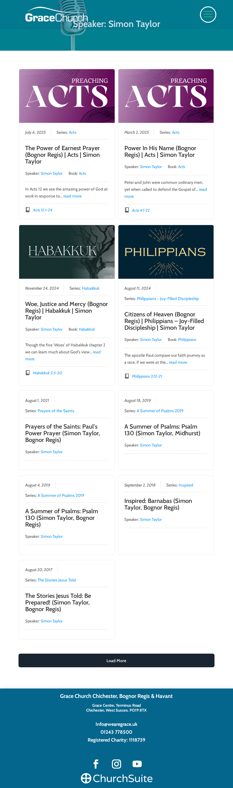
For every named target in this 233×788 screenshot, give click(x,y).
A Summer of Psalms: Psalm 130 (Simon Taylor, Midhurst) (162, 430)
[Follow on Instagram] (116, 764)
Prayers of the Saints (56, 410)
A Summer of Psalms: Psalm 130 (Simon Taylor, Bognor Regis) (61, 517)
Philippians (187, 339)
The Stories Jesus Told (57, 580)
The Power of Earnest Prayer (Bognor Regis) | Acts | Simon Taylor (62, 154)
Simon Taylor (51, 173)
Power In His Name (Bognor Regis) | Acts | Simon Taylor (160, 151)
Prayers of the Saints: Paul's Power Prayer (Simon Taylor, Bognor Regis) (62, 433)
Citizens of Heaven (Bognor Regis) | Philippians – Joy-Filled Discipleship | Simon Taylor (164, 321)
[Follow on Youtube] (137, 764)
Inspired (186, 485)
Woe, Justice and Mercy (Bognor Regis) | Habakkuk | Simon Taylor (66, 310)
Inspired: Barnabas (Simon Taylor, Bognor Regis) (158, 504)
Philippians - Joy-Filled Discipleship (168, 298)
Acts (72, 132)
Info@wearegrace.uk (116, 724)
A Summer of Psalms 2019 (160, 410)
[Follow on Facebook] (96, 764)
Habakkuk (90, 288)
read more (72, 196)
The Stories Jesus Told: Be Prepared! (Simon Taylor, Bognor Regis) (58, 602)
